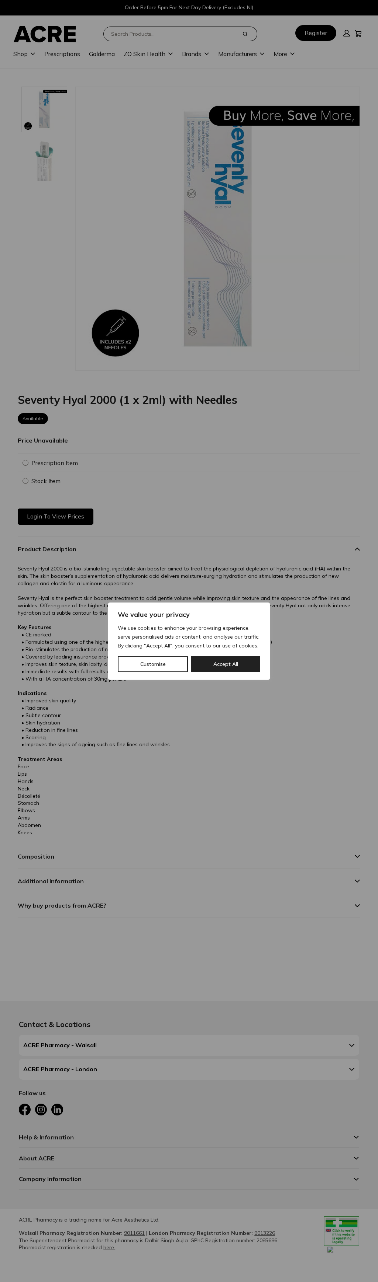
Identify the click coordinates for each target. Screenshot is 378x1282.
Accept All (225, 664)
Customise (153, 664)
